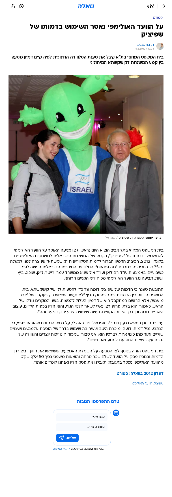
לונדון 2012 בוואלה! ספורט (140, 374)
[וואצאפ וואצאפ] (21, 6)
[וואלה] (86, 6)
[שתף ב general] (12, 6)
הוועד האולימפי (142, 383)
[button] (150, 6)
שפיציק (158, 383)
